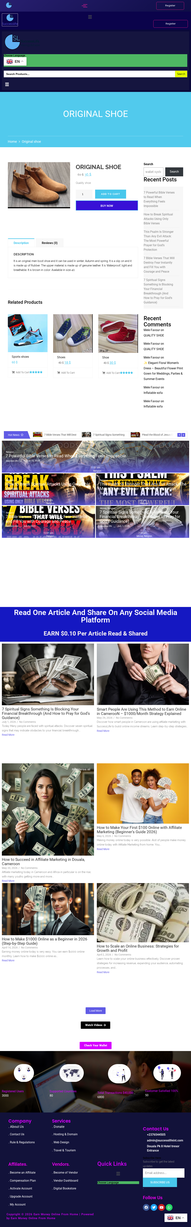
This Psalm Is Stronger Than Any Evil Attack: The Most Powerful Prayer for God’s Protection (158, 240)
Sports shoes (20, 356)
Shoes (61, 357)
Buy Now (107, 206)
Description (21, 243)
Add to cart (110, 194)
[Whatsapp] (169, 1207)
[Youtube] (161, 1207)
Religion (10, 452)
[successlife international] (9, 5)
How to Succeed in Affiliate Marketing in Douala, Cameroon (43, 861)
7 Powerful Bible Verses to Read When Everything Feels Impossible (159, 199)
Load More (95, 1010)
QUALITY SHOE (154, 335)
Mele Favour (152, 330)
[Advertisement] (95, 568)
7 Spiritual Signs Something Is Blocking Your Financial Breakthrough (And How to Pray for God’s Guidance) (158, 291)
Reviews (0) (50, 243)
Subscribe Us (160, 1182)
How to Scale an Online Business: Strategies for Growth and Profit (138, 948)
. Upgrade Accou (19, 1196)
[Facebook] (146, 1207)
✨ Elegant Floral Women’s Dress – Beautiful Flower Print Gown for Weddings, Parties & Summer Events (163, 371)
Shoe (105, 357)
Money (103, 508)
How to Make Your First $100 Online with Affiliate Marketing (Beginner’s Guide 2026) (139, 830)
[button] (90, 17)
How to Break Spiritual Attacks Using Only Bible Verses (158, 219)
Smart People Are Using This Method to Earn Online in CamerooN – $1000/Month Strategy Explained (141, 711)
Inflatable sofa (153, 393)
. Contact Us (16, 1134)
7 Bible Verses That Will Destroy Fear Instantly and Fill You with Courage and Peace (159, 264)
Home (12, 141)
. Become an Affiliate (21, 1172)
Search (148, 164)
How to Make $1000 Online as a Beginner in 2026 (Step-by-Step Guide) (44, 941)
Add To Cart (22, 372)
